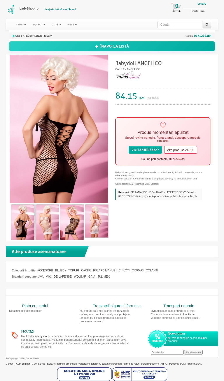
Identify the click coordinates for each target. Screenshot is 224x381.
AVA (41, 276)
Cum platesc (39, 363)
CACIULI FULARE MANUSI (98, 270)
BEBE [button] (71, 24)
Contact (10, 363)
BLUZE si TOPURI (67, 270)
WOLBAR (80, 276)
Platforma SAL (194, 363)
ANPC (164, 363)
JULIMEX (104, 276)
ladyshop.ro (44, 336)
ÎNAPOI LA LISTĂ (114, 46)
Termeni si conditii (66, 363)
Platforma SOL (177, 363)
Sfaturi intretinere (150, 363)
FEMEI (28, 35)
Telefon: (198, 35)
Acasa (18, 35)
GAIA (91, 276)
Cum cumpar (23, 363)
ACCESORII (45, 270)
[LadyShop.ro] (12, 9)
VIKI (49, 276)
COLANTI (152, 270)
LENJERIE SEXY (43, 35)
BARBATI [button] (38, 24)
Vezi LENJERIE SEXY (145, 150)
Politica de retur (131, 363)
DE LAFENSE (63, 276)
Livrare (51, 363)
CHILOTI (124, 270)
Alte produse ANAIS (180, 150)
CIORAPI (138, 270)
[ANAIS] (128, 75)
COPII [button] (55, 24)
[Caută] (207, 24)
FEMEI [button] (20, 24)
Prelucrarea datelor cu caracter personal (99, 363)
